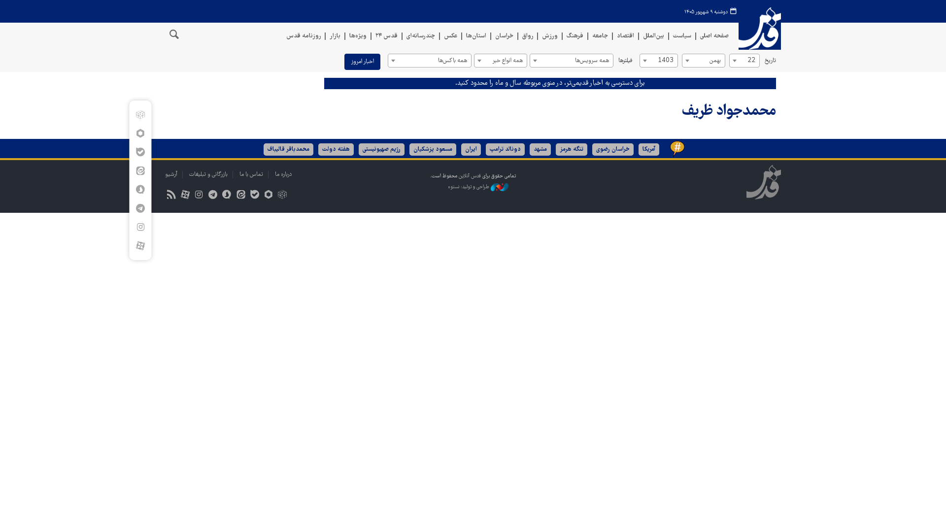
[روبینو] (140, 133)
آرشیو (171, 174)
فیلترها (625, 61)
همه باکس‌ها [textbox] (452, 61)
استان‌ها (476, 36)
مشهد (540, 149)
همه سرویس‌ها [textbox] (592, 61)
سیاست (682, 36)
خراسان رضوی (613, 149)
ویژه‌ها (358, 36)
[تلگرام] (140, 208)
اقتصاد (625, 36)
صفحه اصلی (714, 36)
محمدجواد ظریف (729, 111)
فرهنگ (575, 36)
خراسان (504, 36)
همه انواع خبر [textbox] (507, 61)
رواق (527, 36)
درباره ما (283, 174)
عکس (450, 36)
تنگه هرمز (571, 149)
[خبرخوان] (171, 196)
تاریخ (770, 61)
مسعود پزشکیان (432, 149)
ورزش (550, 36)
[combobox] (744, 60)
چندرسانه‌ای (420, 36)
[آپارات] (140, 245)
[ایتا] (140, 170)
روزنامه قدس (303, 36)
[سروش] (140, 189)
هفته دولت (336, 149)
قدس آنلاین (760, 28)
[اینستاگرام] (140, 227)
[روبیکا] (140, 114)
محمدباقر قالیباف (288, 149)
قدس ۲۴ (386, 36)
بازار (335, 36)
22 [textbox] (751, 61)
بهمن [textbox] (715, 61)
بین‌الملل (653, 36)
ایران (471, 149)
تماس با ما (251, 174)
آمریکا (648, 149)
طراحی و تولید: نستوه (469, 187)
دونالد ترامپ (505, 149)
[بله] (140, 152)
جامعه (600, 36)
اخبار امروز (362, 62)
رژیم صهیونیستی (382, 149)
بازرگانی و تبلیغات (208, 174)
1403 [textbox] (666, 61)
